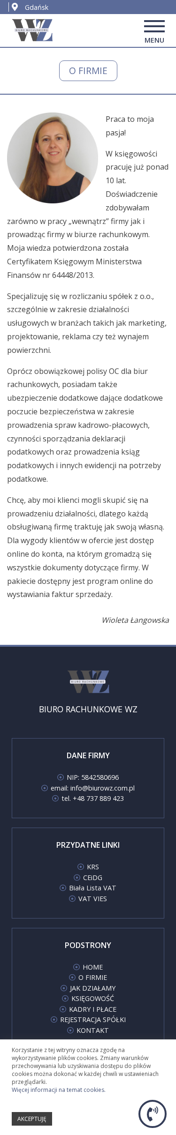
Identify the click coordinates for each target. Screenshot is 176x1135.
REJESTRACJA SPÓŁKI (93, 1019)
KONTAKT (93, 1030)
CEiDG (92, 877)
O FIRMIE (92, 977)
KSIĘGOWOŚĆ (92, 998)
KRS (93, 866)
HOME (93, 967)
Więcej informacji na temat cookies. (59, 1090)
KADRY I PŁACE (92, 1009)
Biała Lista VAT (92, 887)
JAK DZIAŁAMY (92, 988)
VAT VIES (92, 898)
